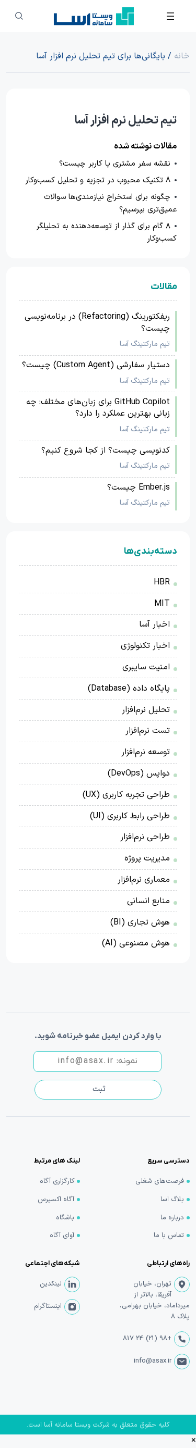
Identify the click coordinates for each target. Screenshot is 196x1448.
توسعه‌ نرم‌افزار (145, 752)
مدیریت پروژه (147, 858)
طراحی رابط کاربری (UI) (130, 816)
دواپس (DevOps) (139, 773)
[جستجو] (19, 16)
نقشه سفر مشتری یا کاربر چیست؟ (114, 164)
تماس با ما (169, 1235)
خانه (182, 56)
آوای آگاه (62, 1235)
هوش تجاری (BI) (140, 922)
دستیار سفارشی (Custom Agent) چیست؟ (96, 365)
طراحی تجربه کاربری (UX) (126, 795)
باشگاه (65, 1218)
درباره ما (172, 1218)
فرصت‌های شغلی (159, 1181)
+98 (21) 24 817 (147, 1338)
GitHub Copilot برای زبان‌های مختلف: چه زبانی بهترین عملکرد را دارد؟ (98, 408)
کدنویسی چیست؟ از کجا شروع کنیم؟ (105, 450)
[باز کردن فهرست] (170, 16)
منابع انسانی (148, 901)
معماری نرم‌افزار (144, 879)
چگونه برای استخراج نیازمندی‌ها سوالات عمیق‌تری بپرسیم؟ (110, 203)
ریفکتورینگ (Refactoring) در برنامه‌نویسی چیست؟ (97, 322)
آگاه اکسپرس (56, 1199)
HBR (162, 582)
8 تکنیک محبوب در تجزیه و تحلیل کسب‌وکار (97, 180)
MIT (162, 603)
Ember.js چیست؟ (138, 487)
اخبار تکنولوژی (145, 646)
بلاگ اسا (172, 1199)
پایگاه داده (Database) (129, 688)
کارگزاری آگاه (57, 1181)
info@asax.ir (152, 1361)
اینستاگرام (48, 1306)
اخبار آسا (154, 624)
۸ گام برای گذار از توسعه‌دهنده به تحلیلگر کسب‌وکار (106, 232)
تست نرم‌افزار (147, 731)
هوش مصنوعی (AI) (136, 943)
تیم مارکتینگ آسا (145, 344)
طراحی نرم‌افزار (145, 837)
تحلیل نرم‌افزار (146, 710)
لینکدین (51, 1284)
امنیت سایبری (146, 667)
